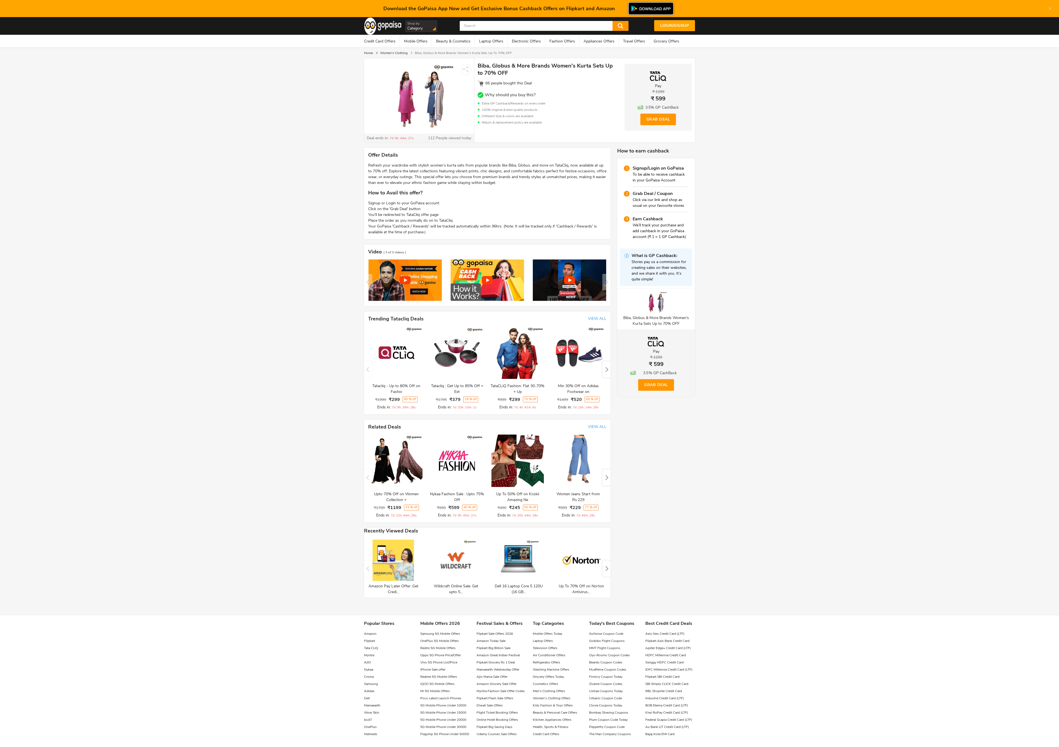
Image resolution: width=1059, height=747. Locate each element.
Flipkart (369, 641)
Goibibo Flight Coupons (607, 641)
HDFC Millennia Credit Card (665, 655)
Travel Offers (634, 41)
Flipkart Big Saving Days (494, 727)
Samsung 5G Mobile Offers (440, 633)
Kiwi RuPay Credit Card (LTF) (666, 712)
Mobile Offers (415, 41)
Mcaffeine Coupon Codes (607, 669)
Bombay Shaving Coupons (608, 712)
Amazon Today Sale (491, 641)
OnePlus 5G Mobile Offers (439, 641)
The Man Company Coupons (610, 734)
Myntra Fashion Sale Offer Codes (501, 691)
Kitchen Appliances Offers (552, 719)
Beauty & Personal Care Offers (555, 712)
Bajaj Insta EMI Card (660, 734)
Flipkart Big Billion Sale (493, 648)
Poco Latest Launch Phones (440, 698)
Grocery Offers (666, 41)
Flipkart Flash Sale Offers (495, 698)
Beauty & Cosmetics (453, 41)
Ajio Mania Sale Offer (492, 676)
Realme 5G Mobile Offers (438, 676)
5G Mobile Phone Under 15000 (443, 712)
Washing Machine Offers (551, 669)
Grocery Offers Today (548, 676)
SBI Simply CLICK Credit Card (666, 684)
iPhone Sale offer (432, 669)
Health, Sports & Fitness (550, 727)
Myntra (369, 655)
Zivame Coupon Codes (605, 684)
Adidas (369, 691)
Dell (367, 698)
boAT (368, 719)
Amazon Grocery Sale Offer (497, 684)
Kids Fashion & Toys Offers (553, 705)
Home (368, 53)
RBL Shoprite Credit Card (663, 691)
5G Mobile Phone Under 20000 (443, 719)
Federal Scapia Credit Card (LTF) (668, 719)
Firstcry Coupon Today (605, 676)
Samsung (371, 684)
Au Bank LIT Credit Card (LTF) (667, 727)
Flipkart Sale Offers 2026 (495, 633)
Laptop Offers (491, 41)
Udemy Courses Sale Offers (497, 734)
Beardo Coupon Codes (605, 662)
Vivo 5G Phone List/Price (438, 662)
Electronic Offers (526, 41)
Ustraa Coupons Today (606, 691)
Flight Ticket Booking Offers (497, 712)
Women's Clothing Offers (551, 698)
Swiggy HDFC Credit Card (664, 662)
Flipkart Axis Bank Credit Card (667, 641)
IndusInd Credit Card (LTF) (664, 698)
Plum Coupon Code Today (608, 719)
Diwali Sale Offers (490, 705)
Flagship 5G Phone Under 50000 (444, 734)
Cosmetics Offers (545, 684)
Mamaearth (372, 705)
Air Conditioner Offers (549, 655)
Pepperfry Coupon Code (607, 727)
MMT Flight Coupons (604, 648)
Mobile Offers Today (547, 633)
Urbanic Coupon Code (605, 698)
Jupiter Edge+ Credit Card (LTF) (668, 648)
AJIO (367, 662)
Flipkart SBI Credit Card (662, 676)
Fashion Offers (562, 41)
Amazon (370, 633)
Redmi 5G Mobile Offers (438, 648)
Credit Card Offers (379, 41)
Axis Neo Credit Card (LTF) (664, 633)
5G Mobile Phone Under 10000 (443, 705)
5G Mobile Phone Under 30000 (443, 727)
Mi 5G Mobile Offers (435, 691)
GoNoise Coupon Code (606, 633)
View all (597, 318)
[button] (606, 369)
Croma (369, 676)
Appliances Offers (599, 41)
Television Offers (545, 648)
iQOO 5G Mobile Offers (437, 684)
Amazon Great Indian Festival (498, 655)
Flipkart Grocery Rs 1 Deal (496, 662)
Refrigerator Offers (546, 662)
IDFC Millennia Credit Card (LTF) (668, 669)
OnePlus (370, 727)
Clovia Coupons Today (605, 705)
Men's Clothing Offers (549, 691)
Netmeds (370, 734)
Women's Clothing (394, 53)
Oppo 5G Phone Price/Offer (440, 655)
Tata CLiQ (371, 648)
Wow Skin (371, 712)
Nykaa (368, 669)
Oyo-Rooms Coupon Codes (609, 655)
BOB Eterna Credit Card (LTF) (666, 705)
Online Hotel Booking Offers (497, 719)
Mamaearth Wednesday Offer (498, 669)
